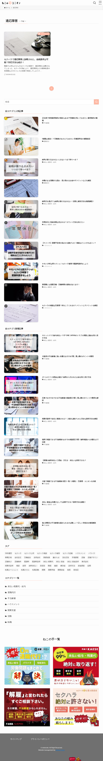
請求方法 (71, 566)
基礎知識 (46, 557)
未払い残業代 (48, 562)
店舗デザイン (93, 557)
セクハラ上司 (29, 553)
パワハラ (91, 553)
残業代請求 (9, 566)
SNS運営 (8, 553)
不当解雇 (12, 598)
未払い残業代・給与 (17, 586)
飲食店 (76, 570)
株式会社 (85, 562)
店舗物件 (18, 562)
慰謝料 (26, 562)
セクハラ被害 (55, 553)
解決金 (63, 566)
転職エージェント (11, 570)
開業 (43, 570)
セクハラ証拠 (68, 553)
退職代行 (12, 592)
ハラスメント (80, 553)
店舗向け (8, 562)
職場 (49, 566)
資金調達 (81, 566)
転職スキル (25, 570)
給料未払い (33, 566)
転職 (10, 622)
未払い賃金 (60, 562)
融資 (56, 566)
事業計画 (8, 557)
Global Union (60, 750)
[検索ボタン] (94, 3)
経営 (24, 566)
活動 (10, 616)
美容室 (42, 566)
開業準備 (51, 570)
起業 (89, 566)
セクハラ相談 (42, 553)
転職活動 (35, 570)
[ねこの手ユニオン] (11, 3)
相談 (18, 566)
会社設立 (18, 557)
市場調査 (75, 557)
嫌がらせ (56, 557)
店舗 (83, 557)
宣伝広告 (65, 557)
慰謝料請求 (36, 562)
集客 (69, 570)
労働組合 (27, 557)
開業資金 (61, 570)
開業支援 (12, 610)
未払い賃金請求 (73, 562)
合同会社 (37, 557)
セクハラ (18, 553)
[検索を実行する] (96, 102)
